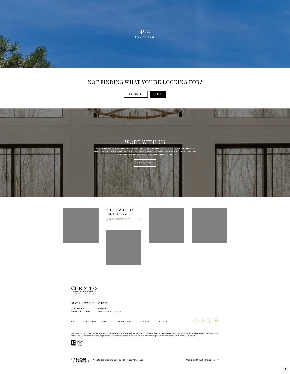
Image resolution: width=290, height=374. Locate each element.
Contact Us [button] (145, 163)
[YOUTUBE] (216, 320)
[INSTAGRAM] (202, 320)
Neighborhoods (125, 322)
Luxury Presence (135, 360)
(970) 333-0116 (77, 308)
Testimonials (144, 322)
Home (158, 94)
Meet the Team (89, 322)
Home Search (135, 94)
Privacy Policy (212, 360)
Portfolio (106, 322)
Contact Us (162, 322)
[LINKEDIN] (209, 320)
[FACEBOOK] (196, 320)
